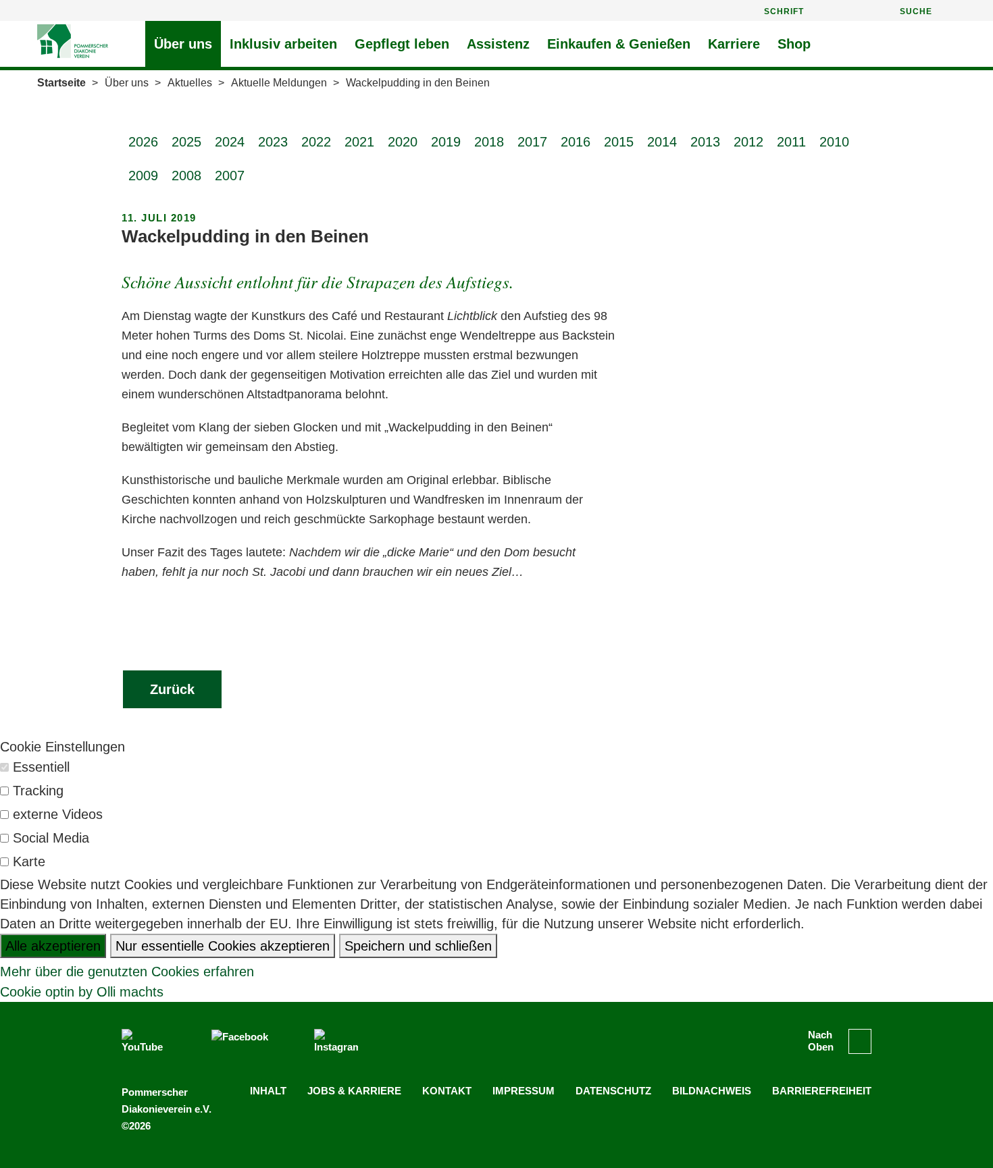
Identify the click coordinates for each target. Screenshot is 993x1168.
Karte (29, 861)
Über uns (183, 43)
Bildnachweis (711, 1090)
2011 (791, 141)
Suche (916, 11)
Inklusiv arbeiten (283, 43)
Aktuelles (190, 82)
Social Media (51, 837)
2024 (230, 141)
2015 (619, 141)
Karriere (734, 43)
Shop (794, 43)
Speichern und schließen (418, 945)
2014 (662, 141)
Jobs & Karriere (354, 1090)
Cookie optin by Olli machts (81, 991)
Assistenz (498, 43)
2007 (230, 175)
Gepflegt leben (402, 43)
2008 (186, 175)
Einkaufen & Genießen (618, 43)
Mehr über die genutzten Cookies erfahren (127, 971)
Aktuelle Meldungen (279, 82)
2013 (705, 141)
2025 (186, 141)
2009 (143, 175)
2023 (273, 141)
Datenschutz (613, 1090)
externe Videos (58, 814)
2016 (575, 141)
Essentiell (41, 767)
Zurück (172, 689)
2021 (359, 141)
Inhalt (268, 1090)
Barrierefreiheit (821, 1090)
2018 (489, 141)
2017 (532, 141)
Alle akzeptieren (53, 945)
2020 (402, 141)
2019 (446, 141)
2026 (143, 141)
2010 (834, 141)
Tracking (38, 790)
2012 (748, 141)
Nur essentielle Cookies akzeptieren (223, 945)
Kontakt (447, 1090)
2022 (316, 141)
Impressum (523, 1090)
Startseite (61, 82)
